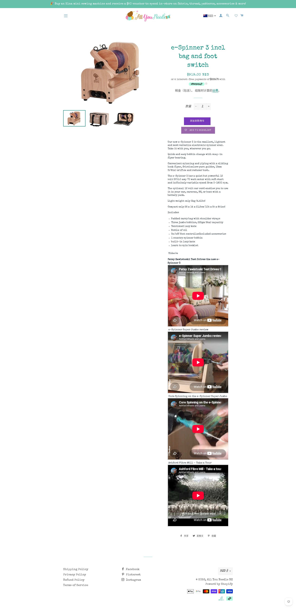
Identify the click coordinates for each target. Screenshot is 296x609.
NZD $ (224, 571)
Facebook (132, 569)
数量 (188, 106)
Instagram (133, 580)
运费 (215, 91)
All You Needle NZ (220, 579)
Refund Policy (73, 580)
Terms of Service (75, 585)
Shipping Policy (75, 569)
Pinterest (133, 574)
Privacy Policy (74, 574)
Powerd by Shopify (219, 584)
